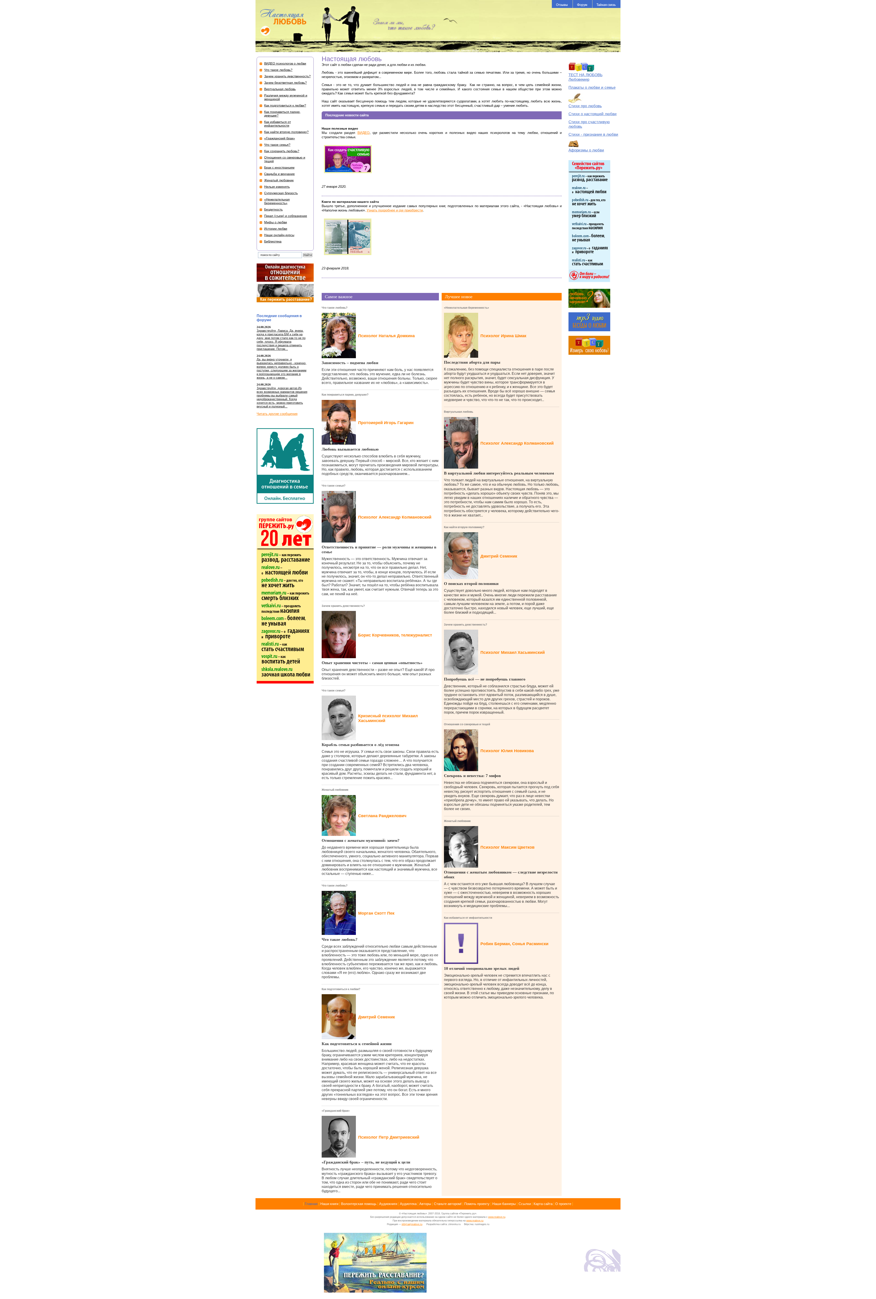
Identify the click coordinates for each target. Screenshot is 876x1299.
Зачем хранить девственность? (343, 606)
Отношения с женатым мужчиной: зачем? (360, 840)
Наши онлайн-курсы (279, 235)
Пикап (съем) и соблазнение (285, 216)
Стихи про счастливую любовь (589, 124)
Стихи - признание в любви (593, 134)
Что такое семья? (333, 485)
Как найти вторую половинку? (464, 527)
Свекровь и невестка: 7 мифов (472, 775)
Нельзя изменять (277, 186)
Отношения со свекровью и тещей (467, 724)
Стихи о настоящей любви (592, 114)
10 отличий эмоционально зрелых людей (481, 968)
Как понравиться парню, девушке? (345, 394)
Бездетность (273, 209)
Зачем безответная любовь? (285, 82)
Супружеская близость (281, 193)
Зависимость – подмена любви (350, 362)
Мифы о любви (275, 222)
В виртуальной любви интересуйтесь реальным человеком (499, 473)
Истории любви (275, 228)
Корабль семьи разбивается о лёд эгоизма (360, 744)
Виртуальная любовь (458, 411)
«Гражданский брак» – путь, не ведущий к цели (366, 1162)
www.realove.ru (496, 1217)
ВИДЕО (363, 133)
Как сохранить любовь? (281, 151)
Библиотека (273, 241)
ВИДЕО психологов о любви (285, 63)
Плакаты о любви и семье (591, 87)
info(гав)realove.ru (412, 1224)
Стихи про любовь (585, 106)
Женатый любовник (335, 789)
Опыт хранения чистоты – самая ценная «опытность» (372, 662)
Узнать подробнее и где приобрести (395, 210)
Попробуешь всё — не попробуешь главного (484, 679)
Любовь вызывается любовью (350, 449)
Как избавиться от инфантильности (468, 917)
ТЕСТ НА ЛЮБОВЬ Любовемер (585, 77)
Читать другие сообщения (277, 414)
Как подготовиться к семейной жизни (356, 1043)
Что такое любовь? (334, 307)
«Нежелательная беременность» (466, 307)
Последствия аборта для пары (472, 362)
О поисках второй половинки (471, 583)
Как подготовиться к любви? (341, 989)
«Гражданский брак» (336, 1110)
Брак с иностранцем (279, 167)
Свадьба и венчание (279, 174)
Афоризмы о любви (586, 150)
